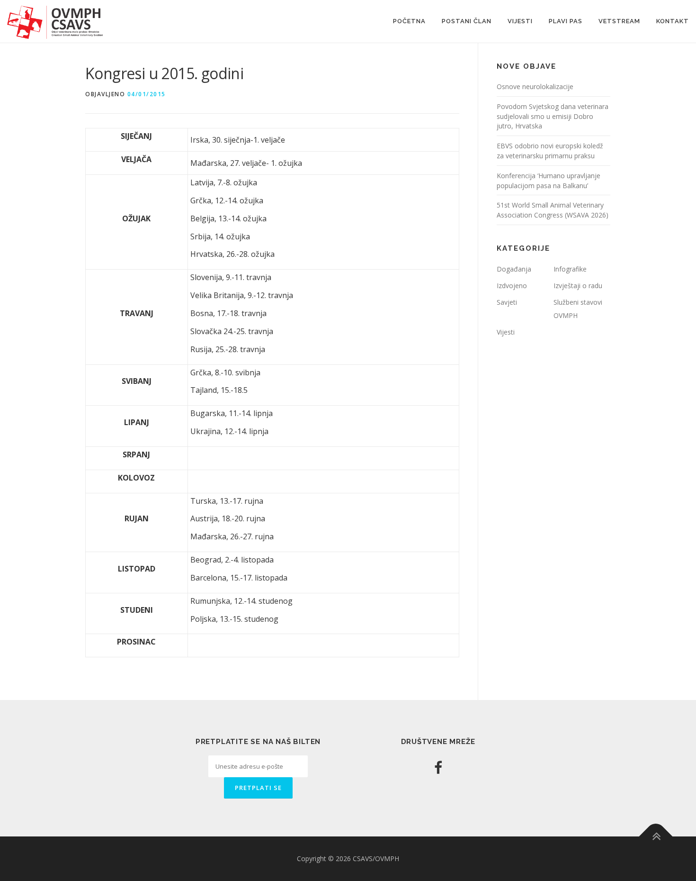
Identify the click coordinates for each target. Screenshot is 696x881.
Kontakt (672, 21)
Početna (409, 21)
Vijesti (520, 21)
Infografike (570, 268)
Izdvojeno (512, 285)
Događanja (514, 268)
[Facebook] (438, 767)
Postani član (466, 21)
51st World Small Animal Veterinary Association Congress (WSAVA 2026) (552, 209)
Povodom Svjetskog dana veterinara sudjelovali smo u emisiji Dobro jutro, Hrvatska (552, 116)
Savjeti (507, 302)
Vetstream (619, 21)
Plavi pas (565, 21)
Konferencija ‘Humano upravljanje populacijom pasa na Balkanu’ (548, 180)
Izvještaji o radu (577, 285)
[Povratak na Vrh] (656, 836)
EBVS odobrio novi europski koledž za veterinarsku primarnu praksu (550, 150)
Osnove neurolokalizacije (535, 86)
